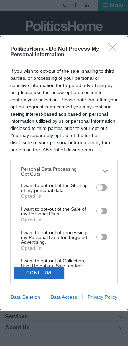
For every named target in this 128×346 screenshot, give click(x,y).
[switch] (101, 187)
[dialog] (64, 173)
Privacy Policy (102, 297)
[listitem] (64, 171)
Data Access (64, 297)
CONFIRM (39, 272)
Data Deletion (25, 297)
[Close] (114, 49)
